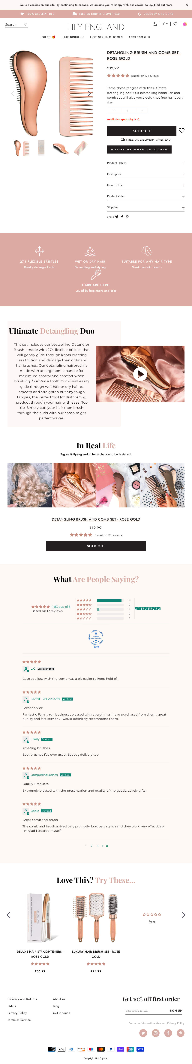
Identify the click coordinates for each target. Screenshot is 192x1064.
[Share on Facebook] (122, 216)
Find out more (163, 5)
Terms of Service (19, 1020)
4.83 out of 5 (60, 606)
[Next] (89, 93)
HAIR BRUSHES (73, 37)
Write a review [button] (148, 608)
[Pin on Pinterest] (127, 216)
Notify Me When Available (139, 149)
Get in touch (61, 1013)
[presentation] (8, 915)
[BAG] (183, 24)
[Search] (26, 24)
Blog (56, 1006)
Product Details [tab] (116, 163)
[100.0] (96, 637)
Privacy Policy (17, 1013)
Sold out (142, 131)
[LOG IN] (154, 24)
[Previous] (12, 93)
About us (59, 999)
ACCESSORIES (139, 37)
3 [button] (97, 846)
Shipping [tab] (112, 207)
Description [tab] (114, 174)
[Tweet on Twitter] (116, 216)
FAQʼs (12, 1006)
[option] (37, 13)
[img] (31, 662)
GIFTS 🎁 (49, 37)
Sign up (176, 1011)
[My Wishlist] (173, 24)
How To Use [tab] (115, 185)
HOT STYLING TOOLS (106, 37)
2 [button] (91, 846)
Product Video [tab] (116, 196)
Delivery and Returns (22, 999)
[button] (118, 75)
